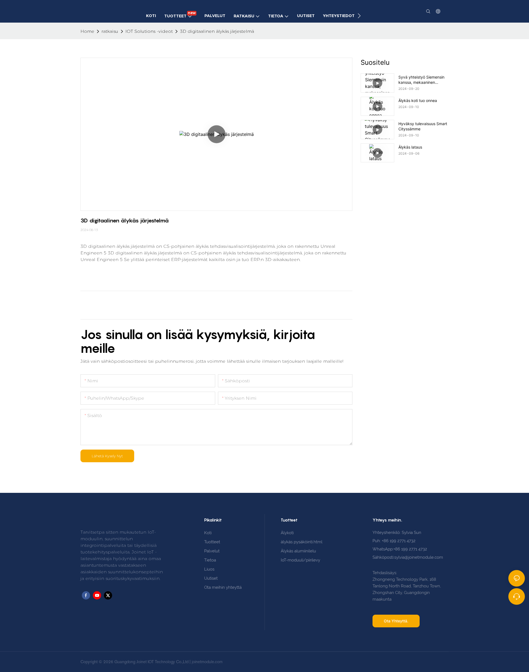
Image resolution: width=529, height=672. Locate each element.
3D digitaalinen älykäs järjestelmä (217, 31)
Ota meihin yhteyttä (223, 587)
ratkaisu (109, 31)
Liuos (209, 569)
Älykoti (287, 532)
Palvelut (212, 551)
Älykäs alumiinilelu (298, 551)
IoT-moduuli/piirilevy (300, 560)
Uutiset (211, 578)
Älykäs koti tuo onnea (417, 100)
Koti (208, 532)
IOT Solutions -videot (149, 31)
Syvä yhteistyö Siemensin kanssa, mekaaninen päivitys (421, 80)
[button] (359, 15)
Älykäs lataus (410, 147)
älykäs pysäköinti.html (301, 541)
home (87, 31)
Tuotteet (212, 541)
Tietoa (210, 560)
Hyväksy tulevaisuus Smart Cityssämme (422, 126)
